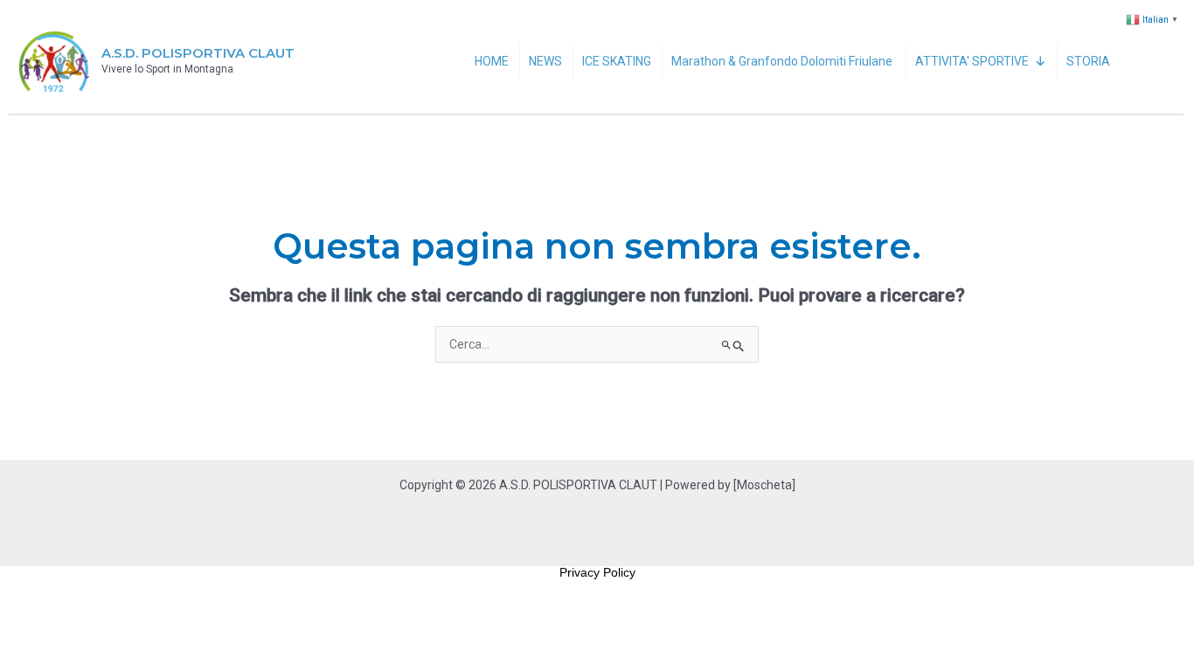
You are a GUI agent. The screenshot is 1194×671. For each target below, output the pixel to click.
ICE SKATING (616, 61)
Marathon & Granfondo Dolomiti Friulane (783, 61)
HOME (492, 61)
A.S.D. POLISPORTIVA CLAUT (198, 53)
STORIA (1088, 61)
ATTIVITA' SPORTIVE (972, 61)
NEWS (545, 61)
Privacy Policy (597, 572)
